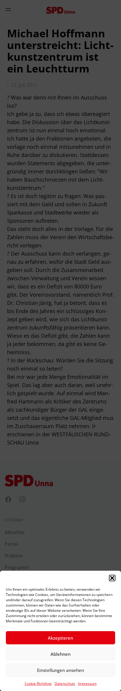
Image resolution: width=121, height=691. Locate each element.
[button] (112, 578)
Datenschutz (65, 683)
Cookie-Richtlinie (38, 683)
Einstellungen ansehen (60, 670)
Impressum (87, 683)
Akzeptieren (60, 638)
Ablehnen (60, 654)
